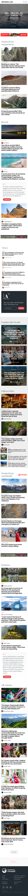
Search (16, 883)
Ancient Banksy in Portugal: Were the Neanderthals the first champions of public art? (13, 522)
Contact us (4, 882)
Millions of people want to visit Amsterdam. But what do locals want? (17, 451)
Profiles (3, 219)
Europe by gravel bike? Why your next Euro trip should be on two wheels (13, 113)
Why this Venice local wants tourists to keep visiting (11, 545)
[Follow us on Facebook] (3, 887)
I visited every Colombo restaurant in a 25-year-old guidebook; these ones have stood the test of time (11, 413)
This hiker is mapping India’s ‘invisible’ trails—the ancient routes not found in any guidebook (11, 226)
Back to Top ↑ (14, 861)
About (3, 877)
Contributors (5, 879)
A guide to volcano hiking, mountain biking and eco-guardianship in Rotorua (10, 89)
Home (3, 875)
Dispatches (4, 140)
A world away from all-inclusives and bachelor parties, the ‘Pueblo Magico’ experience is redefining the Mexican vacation (13, 176)
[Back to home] (7, 2)
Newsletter (4, 883)
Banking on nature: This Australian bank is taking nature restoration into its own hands (13, 65)
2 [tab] (14, 26)
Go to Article (14, 54)
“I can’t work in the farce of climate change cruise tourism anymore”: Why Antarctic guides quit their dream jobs (13, 264)
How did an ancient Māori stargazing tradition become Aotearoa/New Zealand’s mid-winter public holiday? (12, 147)
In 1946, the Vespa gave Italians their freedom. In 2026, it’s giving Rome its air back (13, 788)
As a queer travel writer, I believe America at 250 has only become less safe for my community (13, 762)
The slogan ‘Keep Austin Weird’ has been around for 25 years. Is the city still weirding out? (13, 707)
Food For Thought (6, 409)
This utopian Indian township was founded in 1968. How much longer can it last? (13, 440)
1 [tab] (10, 26)
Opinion (3, 810)
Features (3, 703)
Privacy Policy (4, 891)
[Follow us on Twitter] (7, 887)
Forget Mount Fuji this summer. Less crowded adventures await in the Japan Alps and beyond (17, 465)
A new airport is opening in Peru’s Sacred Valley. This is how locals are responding (13, 284)
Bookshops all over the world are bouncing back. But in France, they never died (13, 840)
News (4, 184)
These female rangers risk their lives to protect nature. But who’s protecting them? (13, 814)
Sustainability (17, 879)
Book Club (4, 836)
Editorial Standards (18, 877)
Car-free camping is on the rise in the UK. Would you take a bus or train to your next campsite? (13, 254)
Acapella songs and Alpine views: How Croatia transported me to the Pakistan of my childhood (13, 498)
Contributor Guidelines (19, 875)
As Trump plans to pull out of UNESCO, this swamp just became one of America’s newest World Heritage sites (13, 274)
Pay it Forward (17, 882)
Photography (4, 437)
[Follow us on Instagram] (10, 887)
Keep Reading (7, 199)
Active (14, 327)
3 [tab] (18, 26)
